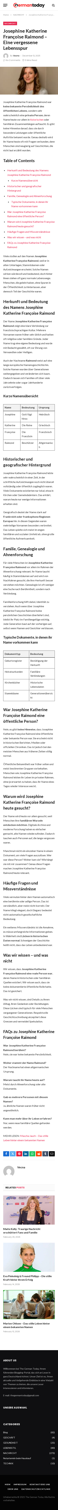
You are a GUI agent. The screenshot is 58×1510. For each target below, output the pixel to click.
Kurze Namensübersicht (24, 180)
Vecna (16, 55)
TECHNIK (8, 1463)
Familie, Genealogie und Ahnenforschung (29, 195)
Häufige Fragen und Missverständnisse (28, 231)
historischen (37, 119)
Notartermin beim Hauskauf (17, 1458)
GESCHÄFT (9, 1437)
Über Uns (13, 1489)
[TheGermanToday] (29, 5)
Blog (5, 1432)
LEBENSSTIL (9, 1447)
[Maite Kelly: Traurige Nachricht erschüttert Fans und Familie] (29, 1210)
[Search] (53, 5)
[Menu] (5, 5)
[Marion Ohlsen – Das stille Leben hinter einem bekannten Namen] (29, 1304)
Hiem (7, 1484)
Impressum (20, 1484)
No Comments (13, 60)
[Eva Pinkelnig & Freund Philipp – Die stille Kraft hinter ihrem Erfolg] (29, 1257)
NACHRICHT (10, 23)
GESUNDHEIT (10, 1442)
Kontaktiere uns (40, 1484)
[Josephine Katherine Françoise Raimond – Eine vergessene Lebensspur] (29, 81)
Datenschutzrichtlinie (35, 1489)
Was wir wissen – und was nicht (24, 237)
